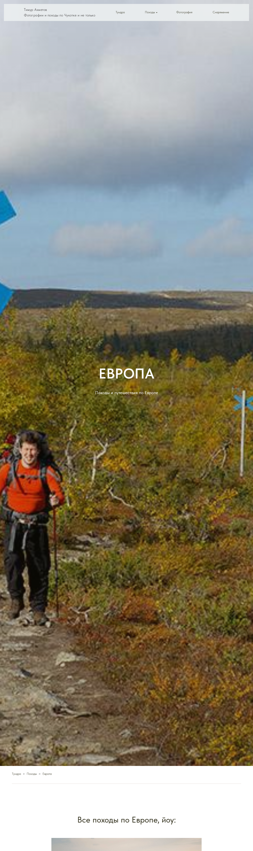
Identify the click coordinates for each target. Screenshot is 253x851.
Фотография (184, 12)
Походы (150, 12)
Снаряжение (221, 12)
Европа (47, 774)
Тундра (120, 12)
